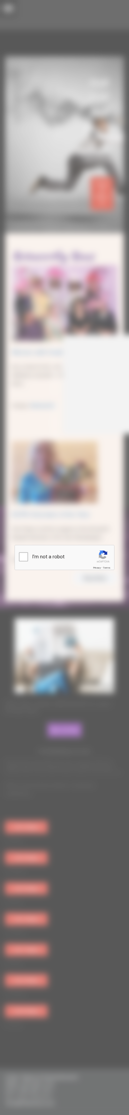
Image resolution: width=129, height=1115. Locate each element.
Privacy (97, 567)
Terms (106, 567)
